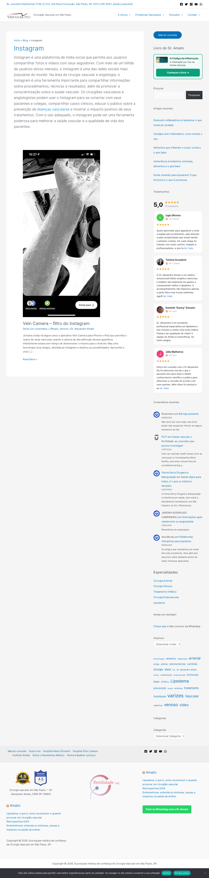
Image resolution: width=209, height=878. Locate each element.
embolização (166, 675)
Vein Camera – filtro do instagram (56, 323)
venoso (171, 704)
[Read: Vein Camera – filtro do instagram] (61, 233)
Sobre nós (35, 751)
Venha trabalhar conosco (81, 755)
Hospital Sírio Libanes (85, 751)
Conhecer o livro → (178, 72)
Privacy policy (182, 873)
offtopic (54, 328)
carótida (192, 664)
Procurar (158, 88)
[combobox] (168, 95)
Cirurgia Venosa (162, 586)
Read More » (30, 359)
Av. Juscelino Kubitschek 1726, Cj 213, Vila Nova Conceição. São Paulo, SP (49, 4)
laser (156, 681)
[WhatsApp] (201, 4)
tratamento (191, 688)
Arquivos (158, 638)
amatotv (171, 658)
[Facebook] (181, 4)
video (184, 705)
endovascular (180, 675)
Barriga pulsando (189, 413)
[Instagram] (191, 4)
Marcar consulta (167, 35)
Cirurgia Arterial (162, 580)
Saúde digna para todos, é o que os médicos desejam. (181, 481)
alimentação (159, 659)
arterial (195, 658)
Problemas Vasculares (148, 14)
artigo (156, 664)
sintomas (178, 688)
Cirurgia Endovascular (166, 597)
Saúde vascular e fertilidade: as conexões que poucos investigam (177, 441)
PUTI (164, 436)
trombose (159, 696)
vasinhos (157, 705)
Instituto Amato (21, 755)
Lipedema (159, 602)
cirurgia (158, 669)
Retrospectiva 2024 (18, 821)
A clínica (122, 14)
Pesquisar (194, 95)
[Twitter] (186, 4)
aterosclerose (177, 664)
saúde (170, 688)
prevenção (159, 688)
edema (156, 675)
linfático (165, 681)
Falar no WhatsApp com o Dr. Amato (167, 809)
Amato (15, 805)
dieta (168, 669)
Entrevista (192, 674)
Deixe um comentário (35, 328)
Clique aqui (160, 626)
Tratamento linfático (165, 591)
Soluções (174, 14)
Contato (192, 14)
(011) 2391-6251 (102, 4)
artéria (164, 664)
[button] (128, 15)
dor (173, 670)
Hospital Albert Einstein (56, 751)
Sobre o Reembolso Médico (48, 755)
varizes (175, 695)
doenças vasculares (53, 109)
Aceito (166, 873)
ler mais (188, 248)
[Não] (205, 873)
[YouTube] (196, 4)
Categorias (159, 729)
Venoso (64, 328)
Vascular (192, 696)
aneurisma (182, 659)
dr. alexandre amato (187, 669)
